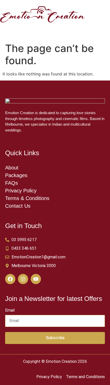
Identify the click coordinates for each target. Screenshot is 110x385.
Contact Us (17, 206)
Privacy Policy (21, 190)
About (11, 167)
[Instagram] (23, 279)
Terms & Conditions (27, 198)
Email (10, 310)
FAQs (11, 183)
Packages (16, 175)
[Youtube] (36, 279)
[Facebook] (10, 279)
